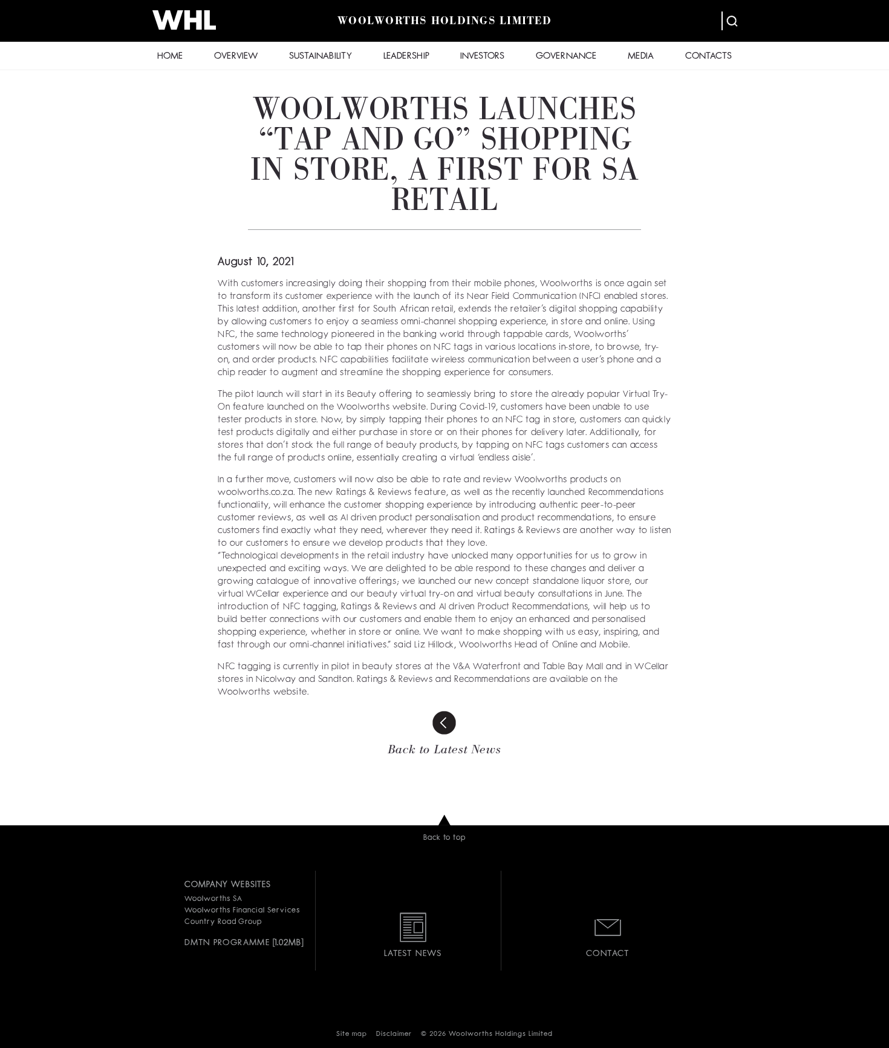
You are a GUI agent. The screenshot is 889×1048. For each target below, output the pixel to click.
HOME (170, 56)
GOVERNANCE (566, 56)
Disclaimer (394, 1034)
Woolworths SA (213, 899)
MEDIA (641, 56)
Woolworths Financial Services (242, 910)
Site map (351, 1034)
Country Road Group (223, 922)
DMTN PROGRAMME (227, 942)
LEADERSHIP (406, 56)
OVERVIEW (236, 56)
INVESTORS (482, 56)
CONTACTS (708, 56)
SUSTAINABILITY (320, 56)
